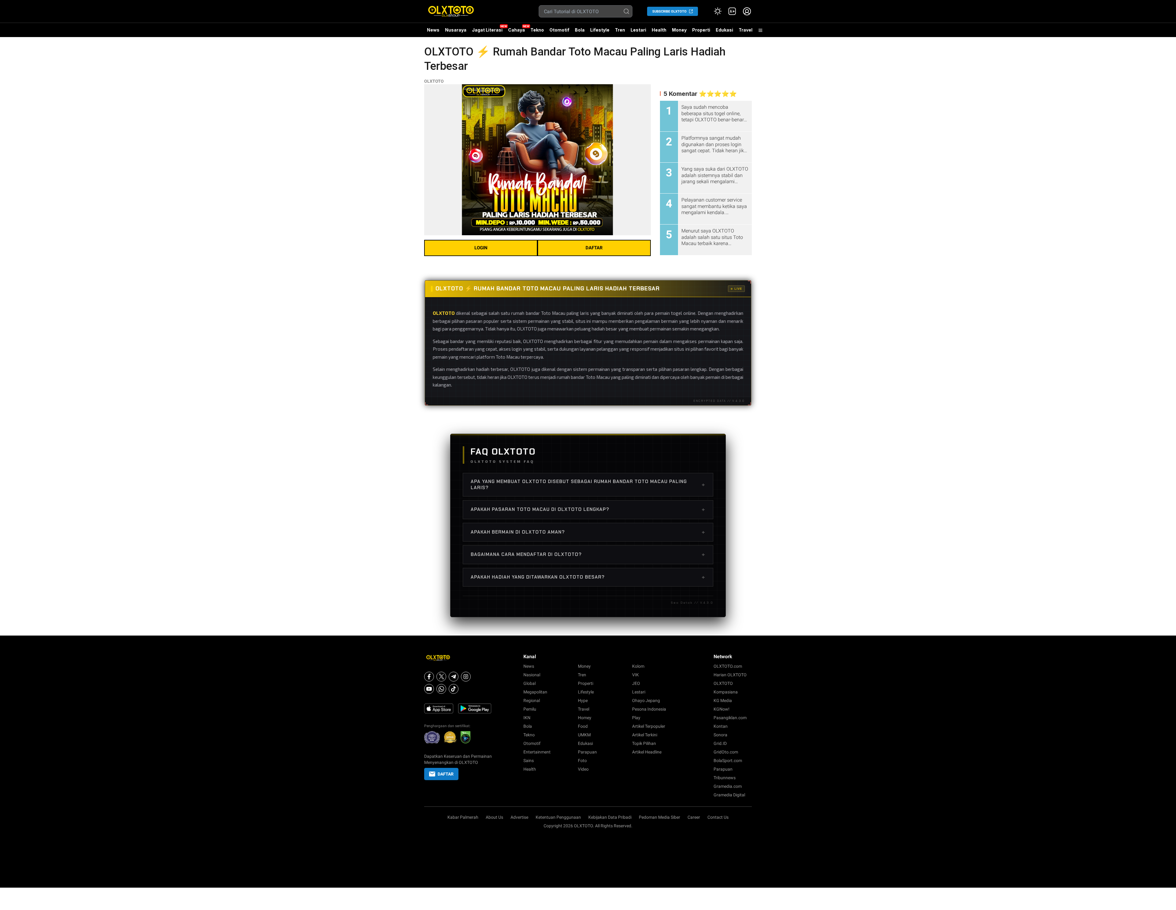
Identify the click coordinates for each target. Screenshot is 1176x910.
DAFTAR (594, 248)
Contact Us (718, 817)
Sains (528, 760)
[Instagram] (466, 677)
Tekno (537, 29)
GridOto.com (726, 752)
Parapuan (587, 752)
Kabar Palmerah (462, 817)
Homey (584, 717)
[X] (441, 677)
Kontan (721, 726)
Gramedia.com (728, 786)
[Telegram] (453, 677)
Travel (745, 29)
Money (679, 29)
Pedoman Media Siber (659, 817)
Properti (701, 29)
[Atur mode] (717, 11)
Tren (620, 29)
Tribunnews (725, 777)
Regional (531, 700)
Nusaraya (455, 29)
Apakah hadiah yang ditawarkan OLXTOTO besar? (588, 577)
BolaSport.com (728, 760)
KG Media (723, 700)
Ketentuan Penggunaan (558, 817)
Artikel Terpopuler (648, 726)
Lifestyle (599, 29)
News (433, 29)
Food (583, 726)
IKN (526, 717)
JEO (636, 683)
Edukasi (724, 29)
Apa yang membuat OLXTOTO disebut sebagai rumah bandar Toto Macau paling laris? (588, 484)
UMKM (584, 734)
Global (529, 683)
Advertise (519, 817)
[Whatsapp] (441, 689)
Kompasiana (726, 691)
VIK (635, 674)
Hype (583, 700)
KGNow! (721, 709)
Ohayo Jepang (646, 700)
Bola (580, 29)
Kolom (638, 666)
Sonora (720, 734)
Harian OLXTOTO (730, 674)
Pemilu (529, 709)
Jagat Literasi (487, 29)
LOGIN (481, 248)
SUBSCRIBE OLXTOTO (669, 11)
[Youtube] (429, 689)
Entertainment (537, 752)
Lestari (638, 32)
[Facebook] (429, 677)
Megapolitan (535, 691)
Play (636, 717)
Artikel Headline (647, 752)
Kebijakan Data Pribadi (609, 817)
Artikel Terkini (644, 734)
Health (659, 29)
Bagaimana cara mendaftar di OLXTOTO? (588, 554)
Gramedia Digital (729, 794)
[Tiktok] (453, 689)
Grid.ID (720, 743)
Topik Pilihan (644, 743)
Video (583, 769)
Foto (582, 760)
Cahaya (516, 29)
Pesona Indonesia (649, 709)
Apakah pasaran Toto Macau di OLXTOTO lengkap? (588, 509)
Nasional (531, 674)
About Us (494, 817)
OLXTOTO (434, 81)
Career (694, 817)
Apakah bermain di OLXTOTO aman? (588, 532)
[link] (732, 11)
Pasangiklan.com (730, 717)
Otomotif (559, 29)
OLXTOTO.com (728, 666)
